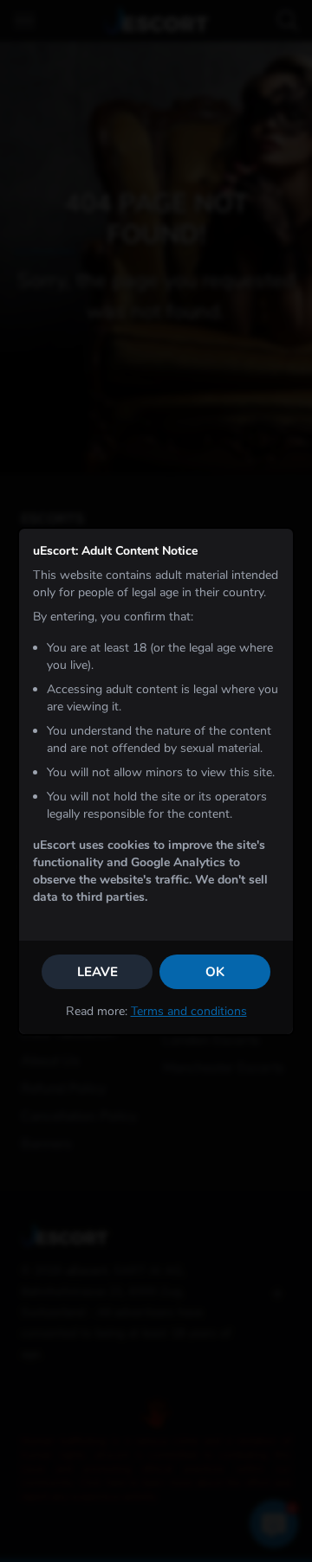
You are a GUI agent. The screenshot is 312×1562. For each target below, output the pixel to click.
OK (214, 971)
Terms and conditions (189, 1011)
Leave (97, 971)
